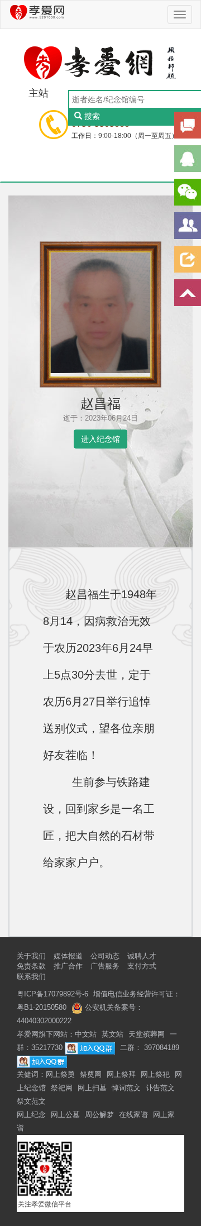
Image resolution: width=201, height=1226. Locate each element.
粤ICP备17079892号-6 (52, 994)
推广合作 (68, 966)
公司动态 (104, 956)
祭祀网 (62, 1088)
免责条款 (31, 966)
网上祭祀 (155, 1074)
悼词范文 (126, 1088)
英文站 (112, 1034)
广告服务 (104, 966)
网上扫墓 (92, 1088)
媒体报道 (68, 956)
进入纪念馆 (100, 439)
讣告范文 (160, 1088)
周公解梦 (99, 1114)
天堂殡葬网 (146, 1034)
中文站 (86, 1034)
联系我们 (31, 976)
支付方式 (141, 966)
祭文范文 (31, 1101)
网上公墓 (65, 1114)
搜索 (92, 116)
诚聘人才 (141, 956)
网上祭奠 (60, 1074)
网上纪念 (31, 1114)
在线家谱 (133, 1114)
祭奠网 (91, 1074)
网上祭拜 (121, 1074)
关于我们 (31, 956)
